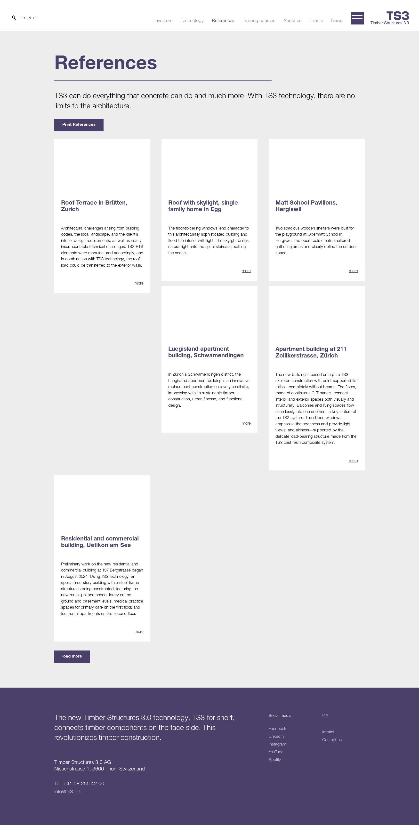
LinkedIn (276, 736)
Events (316, 20)
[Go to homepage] (390, 17)
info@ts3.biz (67, 791)
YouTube (276, 751)
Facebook (277, 728)
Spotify (275, 759)
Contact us (332, 739)
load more (72, 657)
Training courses (259, 20)
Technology (192, 20)
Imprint (328, 732)
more (139, 283)
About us (292, 20)
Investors (163, 20)
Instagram (277, 744)
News (336, 20)
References (223, 20)
